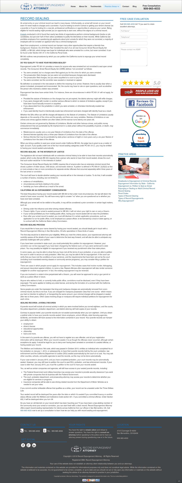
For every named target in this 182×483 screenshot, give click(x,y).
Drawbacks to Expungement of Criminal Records (137, 181)
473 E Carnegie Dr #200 (126, 430)
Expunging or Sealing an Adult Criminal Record (136, 188)
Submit (124, 70)
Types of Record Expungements (130, 198)
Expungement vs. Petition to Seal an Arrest (135, 186)
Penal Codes (123, 193)
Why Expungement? (126, 200)
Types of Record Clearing (128, 196)
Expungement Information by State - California (136, 183)
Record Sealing (124, 191)
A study (23, 34)
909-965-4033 (26, 410)
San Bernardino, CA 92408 (127, 433)
